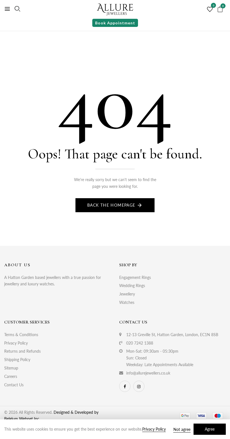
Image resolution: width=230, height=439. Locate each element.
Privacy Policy (16, 343)
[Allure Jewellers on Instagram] (138, 386)
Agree (210, 429)
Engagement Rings (135, 277)
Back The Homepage (111, 205)
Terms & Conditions (21, 334)
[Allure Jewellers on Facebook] (124, 386)
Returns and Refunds (22, 351)
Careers (10, 376)
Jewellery (127, 294)
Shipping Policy (17, 359)
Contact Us (14, 384)
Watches (126, 302)
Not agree (181, 429)
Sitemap (11, 368)
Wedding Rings (132, 285)
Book (115, 22)
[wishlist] (210, 9)
